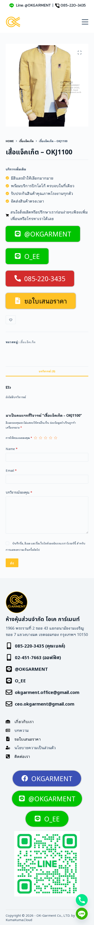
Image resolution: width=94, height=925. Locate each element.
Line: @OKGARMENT (33, 5)
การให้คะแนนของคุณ (19, 438)
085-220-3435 (73, 5)
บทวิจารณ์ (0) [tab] (47, 371)
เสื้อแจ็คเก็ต (28, 342)
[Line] (82, 914)
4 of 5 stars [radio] (50, 437)
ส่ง (12, 562)
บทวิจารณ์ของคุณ (19, 492)
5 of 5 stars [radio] (55, 437)
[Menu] (85, 22)
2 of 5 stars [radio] (40, 437)
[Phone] (82, 900)
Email (11, 470)
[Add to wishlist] (11, 319)
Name (11, 448)
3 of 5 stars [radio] (45, 437)
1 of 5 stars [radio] (35, 437)
